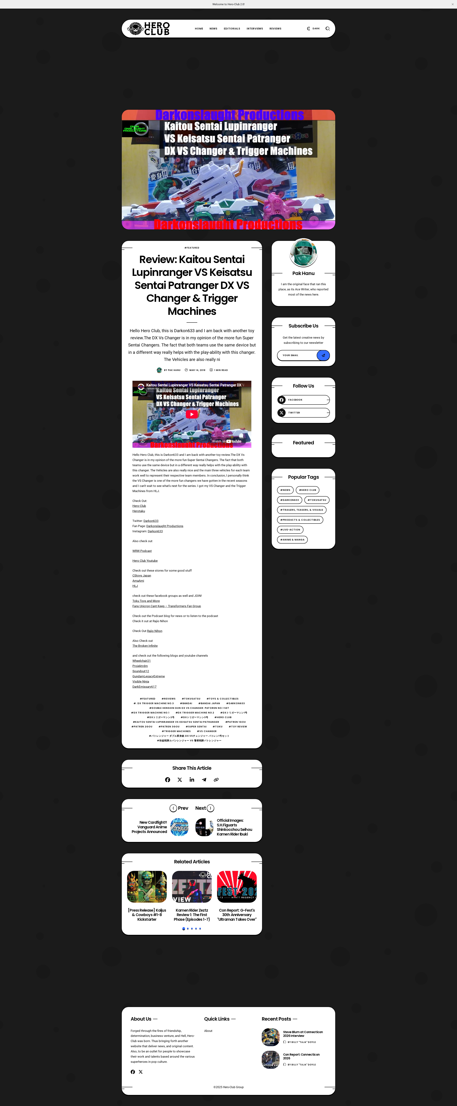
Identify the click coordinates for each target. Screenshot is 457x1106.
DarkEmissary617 (144, 686)
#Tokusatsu (191, 698)
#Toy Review (238, 726)
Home (199, 28)
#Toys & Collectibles (223, 698)
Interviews (255, 28)
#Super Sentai (196, 726)
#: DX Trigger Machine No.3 (154, 703)
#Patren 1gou (235, 722)
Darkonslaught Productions (164, 526)
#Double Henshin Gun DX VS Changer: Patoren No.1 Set (189, 708)
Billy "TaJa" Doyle (304, 1042)
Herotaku (138, 511)
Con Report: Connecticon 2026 (301, 1056)
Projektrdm (140, 666)
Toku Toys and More (146, 601)
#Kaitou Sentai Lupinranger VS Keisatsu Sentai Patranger (176, 722)
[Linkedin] (191, 779)
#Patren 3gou (169, 726)
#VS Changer (207, 731)
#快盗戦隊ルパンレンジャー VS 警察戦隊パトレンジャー (189, 740)
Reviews (276, 28)
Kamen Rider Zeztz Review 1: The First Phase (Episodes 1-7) (192, 915)
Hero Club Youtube (145, 560)
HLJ (135, 586)
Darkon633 (151, 521)
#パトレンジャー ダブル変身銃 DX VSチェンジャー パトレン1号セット (189, 736)
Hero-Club (139, 506)
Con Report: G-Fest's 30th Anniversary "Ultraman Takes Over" (237, 915)
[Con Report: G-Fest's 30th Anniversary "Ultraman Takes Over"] (237, 887)
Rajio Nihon (154, 631)
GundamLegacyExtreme (148, 676)
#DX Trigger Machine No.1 (150, 712)
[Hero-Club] (148, 28)
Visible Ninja (140, 681)
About (208, 1031)
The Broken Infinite (145, 646)
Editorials (232, 28)
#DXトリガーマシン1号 (233, 712)
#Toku (218, 726)
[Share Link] (216, 779)
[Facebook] (167, 779)
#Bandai (186, 703)
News (213, 28)
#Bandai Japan (209, 703)
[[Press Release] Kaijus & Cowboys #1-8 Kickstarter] (147, 887)
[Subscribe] (323, 355)
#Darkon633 (235, 703)
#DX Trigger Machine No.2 (194, 712)
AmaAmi (138, 580)
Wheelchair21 (141, 661)
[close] (453, 4)
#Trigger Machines (176, 731)
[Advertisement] (228, 74)
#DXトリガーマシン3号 (194, 717)
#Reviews (168, 698)
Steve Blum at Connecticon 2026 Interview (303, 1034)
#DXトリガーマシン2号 (161, 717)
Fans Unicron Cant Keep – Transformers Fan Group (166, 606)
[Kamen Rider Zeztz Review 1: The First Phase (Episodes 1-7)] (192, 887)
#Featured (191, 247)
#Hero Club (223, 717)
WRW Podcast (142, 551)
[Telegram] (204, 779)
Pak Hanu (174, 370)
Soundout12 (140, 671)
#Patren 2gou (141, 726)
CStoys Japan (141, 575)
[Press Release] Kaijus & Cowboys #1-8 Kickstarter (147, 915)
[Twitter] (179, 779)
